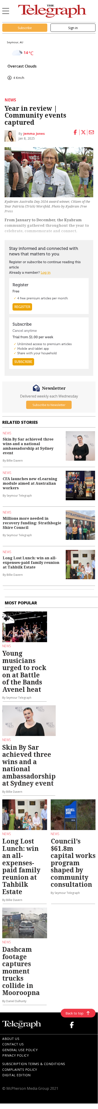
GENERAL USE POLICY (20, 1050)
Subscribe (25, 28)
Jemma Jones (34, 133)
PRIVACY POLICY (15, 1055)
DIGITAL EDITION (16, 1075)
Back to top (74, 1013)
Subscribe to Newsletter (49, 405)
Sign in (73, 28)
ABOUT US (10, 1038)
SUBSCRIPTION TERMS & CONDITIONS (33, 1064)
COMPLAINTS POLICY (19, 1069)
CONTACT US (13, 1044)
